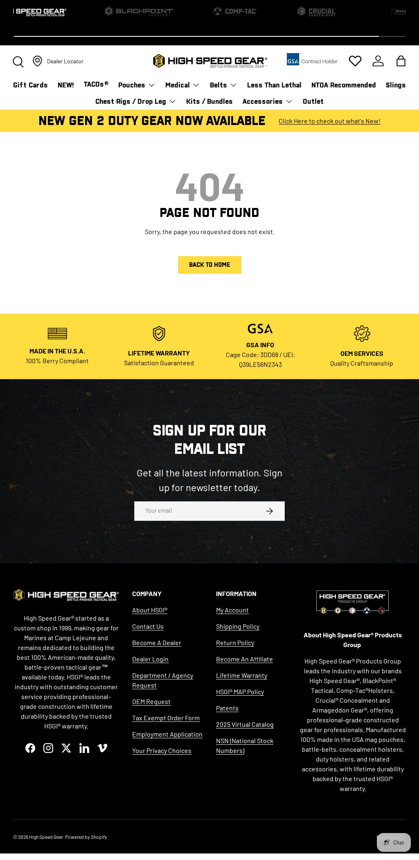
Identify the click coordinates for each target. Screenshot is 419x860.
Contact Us (148, 626)
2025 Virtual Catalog (245, 724)
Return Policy (235, 642)
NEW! (66, 85)
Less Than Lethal (274, 85)
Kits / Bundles (209, 101)
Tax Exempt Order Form (166, 718)
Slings (396, 85)
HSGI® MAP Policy (240, 691)
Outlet (313, 101)
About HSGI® (149, 610)
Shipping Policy (237, 626)
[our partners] (312, 61)
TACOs (96, 84)
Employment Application (167, 734)
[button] (401, 61)
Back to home (209, 265)
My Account (232, 610)
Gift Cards (30, 85)
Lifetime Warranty (241, 675)
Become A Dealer (156, 642)
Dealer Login (150, 659)
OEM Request (151, 701)
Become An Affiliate (244, 659)
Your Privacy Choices (161, 750)
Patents (227, 708)
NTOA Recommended (343, 85)
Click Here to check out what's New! (330, 121)
